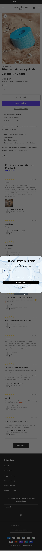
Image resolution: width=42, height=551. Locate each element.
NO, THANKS (21, 287)
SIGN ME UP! (21, 282)
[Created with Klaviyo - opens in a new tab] (21, 294)
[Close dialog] (40, 258)
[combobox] (6, 271)
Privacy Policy (5, 278)
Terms (10, 278)
